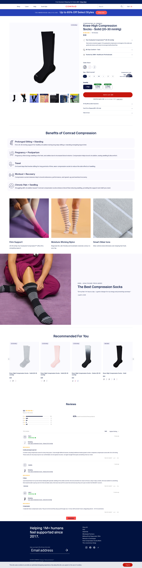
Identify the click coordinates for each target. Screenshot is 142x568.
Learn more (119, 99)
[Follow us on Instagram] (86, 547)
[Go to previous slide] (8, 359)
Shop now (101, 12)
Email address (42, 550)
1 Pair (88, 87)
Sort (106, 431)
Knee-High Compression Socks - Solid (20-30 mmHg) (40, 499)
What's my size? (90, 72)
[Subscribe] (67, 550)
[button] (13, 98)
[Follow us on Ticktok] (98, 547)
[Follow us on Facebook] (90, 547)
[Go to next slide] (133, 359)
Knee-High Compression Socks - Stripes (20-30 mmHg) (40, 443)
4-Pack (108, 86)
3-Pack (97, 86)
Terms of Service (49, 559)
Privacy (42, 559)
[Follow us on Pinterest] (94, 547)
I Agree (127, 565)
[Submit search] (122, 6)
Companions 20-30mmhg (92, 23)
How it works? (123, 76)
